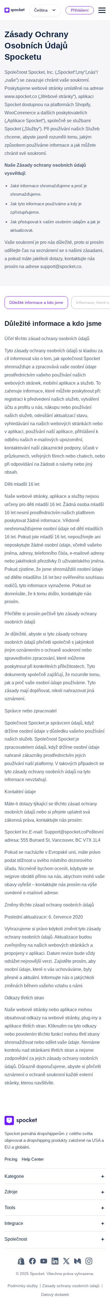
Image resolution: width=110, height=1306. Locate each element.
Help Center (33, 1159)
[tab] (36, 302)
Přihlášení (80, 10)
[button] (45, 10)
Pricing (11, 1159)
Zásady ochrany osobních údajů (71, 1285)
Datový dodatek (55, 1294)
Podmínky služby (23, 1285)
